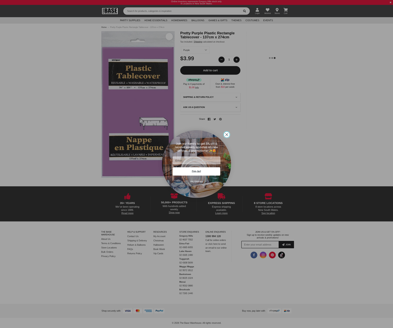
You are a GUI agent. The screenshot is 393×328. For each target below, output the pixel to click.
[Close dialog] (227, 135)
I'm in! (196, 171)
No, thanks (196, 181)
